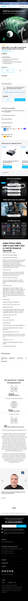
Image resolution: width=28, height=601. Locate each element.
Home (3, 513)
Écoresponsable (14, 191)
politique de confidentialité (16, 530)
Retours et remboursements (16, 587)
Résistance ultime (14, 184)
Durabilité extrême (14, 212)
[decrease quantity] (3, 78)
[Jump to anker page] (6, 580)
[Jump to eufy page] (16, 582)
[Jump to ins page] (10, 571)
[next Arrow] (25, 481)
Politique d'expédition (6, 587)
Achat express (7, 167)
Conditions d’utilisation (17, 588)
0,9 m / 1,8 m (14, 215)
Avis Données (4, 592)
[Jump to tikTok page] (12, 571)
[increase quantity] (9, 78)
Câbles (6, 513)
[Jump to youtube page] (7, 571)
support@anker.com (8, 542)
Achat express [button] (20, 99)
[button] (8, 135)
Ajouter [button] (8, 99)
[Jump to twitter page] (5, 571)
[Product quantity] (6, 78)
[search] (20, 6)
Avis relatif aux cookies (16, 590)
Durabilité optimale (14, 181)
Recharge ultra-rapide (14, 188)
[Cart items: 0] (23, 6)
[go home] (9, 6)
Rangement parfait (14, 194)
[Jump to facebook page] (3, 571)
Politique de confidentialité (7, 588)
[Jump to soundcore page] (10, 582)
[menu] (25, 6)
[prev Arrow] (2, 481)
